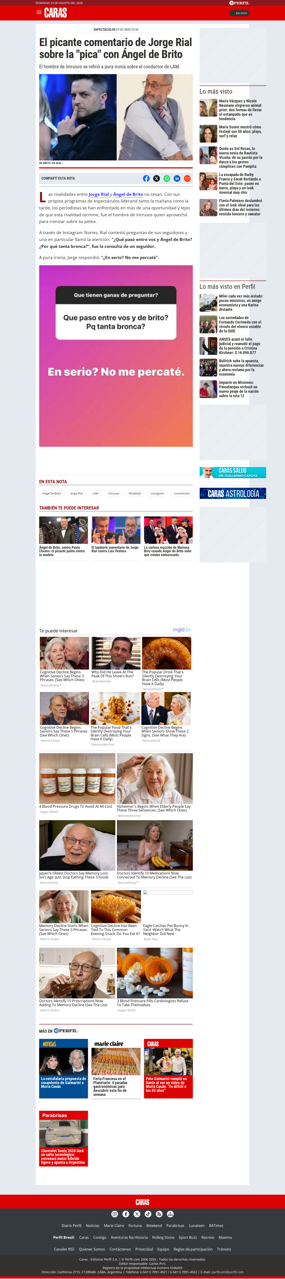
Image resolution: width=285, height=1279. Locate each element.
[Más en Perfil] (65, 1031)
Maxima (225, 1237)
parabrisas (63, 1116)
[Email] (187, 178)
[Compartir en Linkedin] (177, 178)
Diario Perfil (71, 1225)
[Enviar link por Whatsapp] (166, 178)
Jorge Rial (77, 493)
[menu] (39, 13)
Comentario (182, 493)
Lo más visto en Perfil (227, 286)
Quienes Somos (92, 1249)
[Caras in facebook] (125, 1214)
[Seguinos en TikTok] (148, 1214)
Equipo (163, 1249)
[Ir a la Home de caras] (56, 16)
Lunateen (197, 1225)
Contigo (99, 1237)
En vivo (241, 13)
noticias (63, 1044)
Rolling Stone (163, 1237)
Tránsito (224, 1249)
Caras (84, 1237)
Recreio (208, 1237)
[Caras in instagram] (114, 1214)
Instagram (157, 493)
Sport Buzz (188, 1237)
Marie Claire (114, 1225)
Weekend (154, 1225)
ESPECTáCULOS (105, 30)
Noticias (93, 1225)
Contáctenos (120, 1249)
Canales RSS (64, 1249)
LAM (95, 493)
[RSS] (159, 1214)
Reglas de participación (193, 1249)
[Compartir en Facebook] (146, 178)
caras (168, 1044)
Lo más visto (216, 91)
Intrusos (113, 493)
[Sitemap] (170, 1214)
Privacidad (144, 1249)
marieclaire (116, 1044)
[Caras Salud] (233, 476)
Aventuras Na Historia (129, 1237)
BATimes (216, 1225)
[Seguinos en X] (137, 1214)
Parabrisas (175, 1225)
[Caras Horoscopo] (233, 497)
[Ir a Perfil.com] (239, 3)
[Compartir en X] (156, 178)
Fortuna (135, 1225)
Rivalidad (135, 493)
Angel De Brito (51, 493)
